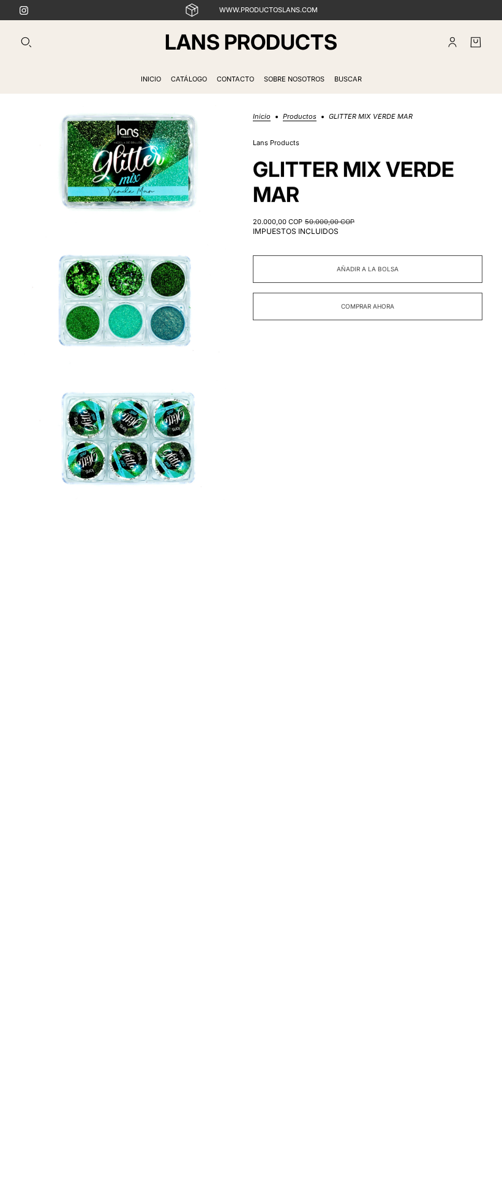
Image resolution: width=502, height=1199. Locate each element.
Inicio (262, 117)
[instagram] (24, 10)
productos (300, 117)
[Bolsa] (475, 42)
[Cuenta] (452, 42)
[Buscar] (26, 42)
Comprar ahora (367, 306)
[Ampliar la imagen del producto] (126, 160)
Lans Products (276, 142)
